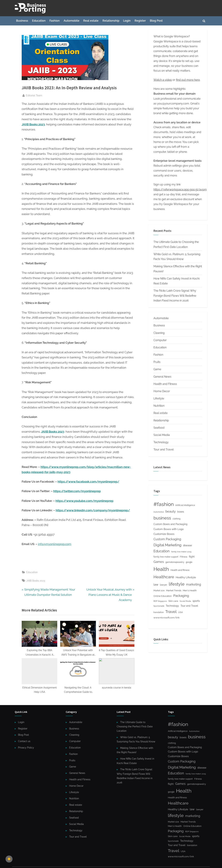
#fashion (163, 504)
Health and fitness (179, 570)
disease (187, 545)
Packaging (181, 595)
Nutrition (158, 405)
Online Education (162, 596)
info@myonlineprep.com (54, 544)
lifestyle (177, 584)
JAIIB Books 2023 (35, 580)
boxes (180, 511)
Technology (161, 442)
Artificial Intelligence (185, 505)
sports (196, 600)
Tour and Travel (163, 449)
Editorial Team (34, 95)
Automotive (158, 512)
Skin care (173, 601)
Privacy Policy (26, 747)
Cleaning (159, 333)
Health (161, 569)
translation (158, 612)
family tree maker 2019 (181, 552)
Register (140, 20)
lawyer (163, 584)
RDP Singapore (160, 601)
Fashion (54, 20)
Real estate (91, 20)
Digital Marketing (167, 545)
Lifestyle (158, 398)
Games (158, 562)
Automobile (71, 20)
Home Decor (161, 391)
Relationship (111, 20)
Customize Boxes (163, 534)
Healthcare (163, 576)
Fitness (183, 556)
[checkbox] (9, 859)
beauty (170, 511)
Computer (160, 340)
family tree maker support (165, 557)
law (155, 584)
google (189, 562)
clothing (176, 519)
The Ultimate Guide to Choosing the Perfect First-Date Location (135, 726)
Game (157, 369)
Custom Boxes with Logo (168, 529)
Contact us (24, 741)
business (162, 517)
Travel (171, 611)
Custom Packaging (167, 539)
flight (192, 556)
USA (180, 612)
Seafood (158, 427)
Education (39, 20)
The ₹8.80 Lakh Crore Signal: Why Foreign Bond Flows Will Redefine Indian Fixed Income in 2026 (174, 295)
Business (22, 20)
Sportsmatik (158, 606)
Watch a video (162, 79)
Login (127, 20)
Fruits (156, 362)
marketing (193, 584)
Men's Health (190, 590)
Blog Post (156, 20)
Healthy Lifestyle (186, 577)
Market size (159, 590)
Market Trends (173, 590)
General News (162, 376)
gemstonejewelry (174, 562)
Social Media (161, 435)
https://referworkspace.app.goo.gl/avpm (180, 189)
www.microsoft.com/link (166, 617)
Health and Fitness (165, 384)
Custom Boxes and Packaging (170, 524)
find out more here (188, 79)
